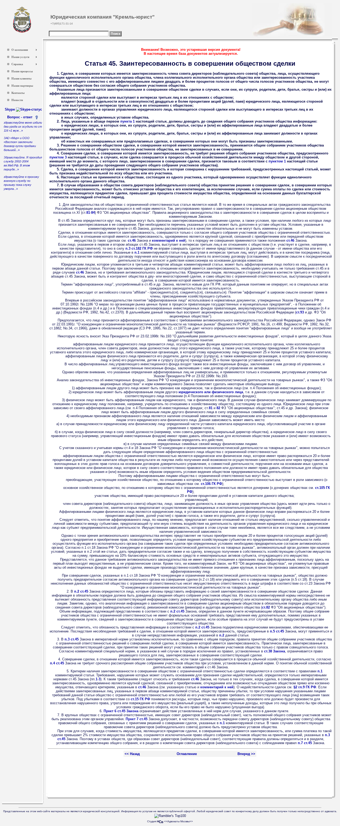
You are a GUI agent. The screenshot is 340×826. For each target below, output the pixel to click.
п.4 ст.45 (57, 663)
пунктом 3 (58, 157)
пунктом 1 (277, 161)
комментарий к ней (168, 240)
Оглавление (187, 754)
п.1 (136, 252)
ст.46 (132, 240)
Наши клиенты (21, 78)
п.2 (221, 635)
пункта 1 (127, 121)
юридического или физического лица (210, 392)
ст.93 (300, 312)
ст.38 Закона (274, 651)
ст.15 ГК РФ (140, 699)
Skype (10, 109)
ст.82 (266, 607)
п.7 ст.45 (305, 743)
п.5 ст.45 (277, 631)
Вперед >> (246, 754)
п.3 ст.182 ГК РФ (139, 248)
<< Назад (132, 754)
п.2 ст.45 (81, 591)
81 (88, 213)
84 (93, 213)
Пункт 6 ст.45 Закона (121, 711)
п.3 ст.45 (72, 639)
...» (23, 126)
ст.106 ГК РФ (211, 484)
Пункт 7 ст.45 (136, 719)
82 (218, 408)
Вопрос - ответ (21, 117)
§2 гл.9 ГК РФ (305, 687)
